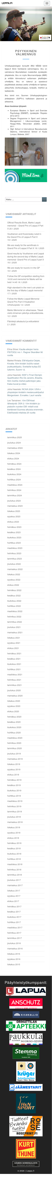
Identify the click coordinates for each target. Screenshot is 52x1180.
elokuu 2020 (13, 711)
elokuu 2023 (13, 521)
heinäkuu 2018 (14, 843)
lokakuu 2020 (13, 700)
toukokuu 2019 (14, 790)
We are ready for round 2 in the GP (23, 267)
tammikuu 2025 (14, 437)
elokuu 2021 (13, 648)
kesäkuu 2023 (14, 532)
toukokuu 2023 (14, 537)
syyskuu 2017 (13, 895)
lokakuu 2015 (13, 964)
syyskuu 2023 (13, 516)
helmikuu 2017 (14, 932)
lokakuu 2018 (13, 827)
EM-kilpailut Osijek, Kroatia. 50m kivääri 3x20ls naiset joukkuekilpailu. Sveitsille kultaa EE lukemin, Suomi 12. (24, 365)
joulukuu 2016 (14, 943)
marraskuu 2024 (15, 447)
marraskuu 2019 (15, 758)
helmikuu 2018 (14, 869)
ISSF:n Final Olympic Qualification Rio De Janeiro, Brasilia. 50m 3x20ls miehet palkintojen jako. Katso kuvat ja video (25, 379)
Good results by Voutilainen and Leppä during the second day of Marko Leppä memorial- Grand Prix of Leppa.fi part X (25, 256)
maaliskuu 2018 (14, 864)
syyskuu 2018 (13, 832)
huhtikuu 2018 (14, 858)
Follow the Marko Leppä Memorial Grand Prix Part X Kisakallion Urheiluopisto (23, 301)
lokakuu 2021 (13, 637)
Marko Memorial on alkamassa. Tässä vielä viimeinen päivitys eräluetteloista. (25, 312)
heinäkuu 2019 (14, 779)
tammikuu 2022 (14, 621)
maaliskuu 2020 (14, 737)
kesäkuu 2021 (14, 658)
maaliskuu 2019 (14, 801)
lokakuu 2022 (13, 574)
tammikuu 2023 (14, 558)
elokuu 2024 (13, 458)
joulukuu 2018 (14, 816)
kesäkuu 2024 (14, 469)
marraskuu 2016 (15, 948)
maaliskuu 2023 (14, 548)
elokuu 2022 (13, 584)
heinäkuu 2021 (14, 653)
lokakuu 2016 (13, 953)
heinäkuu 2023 (14, 527)
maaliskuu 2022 (14, 611)
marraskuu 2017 (15, 885)
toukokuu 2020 (14, 727)
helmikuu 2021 (14, 679)
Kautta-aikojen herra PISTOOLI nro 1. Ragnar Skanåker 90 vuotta (25, 352)
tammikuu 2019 (14, 811)
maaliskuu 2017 (14, 927)
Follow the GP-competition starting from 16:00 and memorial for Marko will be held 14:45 (25, 279)
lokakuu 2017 (13, 890)
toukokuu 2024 (14, 474)
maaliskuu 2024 (14, 484)
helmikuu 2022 (14, 616)
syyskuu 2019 (13, 769)
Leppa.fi (7, 3)
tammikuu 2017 (14, 938)
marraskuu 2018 (15, 822)
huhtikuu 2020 (14, 732)
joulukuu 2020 (14, 690)
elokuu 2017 (13, 901)
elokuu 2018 (13, 837)
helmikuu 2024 (14, 490)
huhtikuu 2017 (14, 922)
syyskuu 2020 (13, 706)
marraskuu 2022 (15, 569)
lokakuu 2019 (13, 764)
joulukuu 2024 (14, 442)
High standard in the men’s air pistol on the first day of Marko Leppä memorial (25, 289)
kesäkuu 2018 (14, 848)
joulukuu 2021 (14, 627)
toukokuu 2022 (14, 600)
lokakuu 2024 (13, 453)
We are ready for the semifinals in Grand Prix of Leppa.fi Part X (23, 247)
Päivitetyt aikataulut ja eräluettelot (23, 321)
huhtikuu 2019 (14, 795)
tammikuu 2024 (14, 495)
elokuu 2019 (13, 774)
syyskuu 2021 (13, 642)
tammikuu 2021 (14, 685)
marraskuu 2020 (15, 695)
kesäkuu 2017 (14, 911)
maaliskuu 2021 (14, 674)
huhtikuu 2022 (14, 605)
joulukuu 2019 (14, 753)
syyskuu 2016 (13, 959)
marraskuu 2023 (15, 505)
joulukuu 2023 (14, 500)
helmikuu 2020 (14, 742)
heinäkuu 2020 (14, 716)
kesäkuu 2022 (14, 595)
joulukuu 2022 (14, 563)
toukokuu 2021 (14, 664)
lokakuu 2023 (13, 511)
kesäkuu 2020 (14, 721)
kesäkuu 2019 (14, 785)
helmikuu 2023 (14, 553)
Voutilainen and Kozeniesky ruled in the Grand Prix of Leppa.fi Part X (24, 235)
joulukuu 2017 (14, 879)
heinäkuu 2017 (14, 906)
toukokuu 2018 (14, 853)
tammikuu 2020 (14, 748)
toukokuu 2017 (14, 916)
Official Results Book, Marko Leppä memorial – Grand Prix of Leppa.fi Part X (25, 225)
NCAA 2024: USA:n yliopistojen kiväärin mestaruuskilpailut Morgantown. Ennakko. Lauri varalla (25, 392)
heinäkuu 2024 (14, 463)
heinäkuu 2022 (14, 590)
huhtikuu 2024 (14, 479)
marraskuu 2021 (15, 632)
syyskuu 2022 (13, 579)
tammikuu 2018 (14, 874)
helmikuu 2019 (14, 806)
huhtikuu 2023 (14, 542)
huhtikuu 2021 (14, 669)
